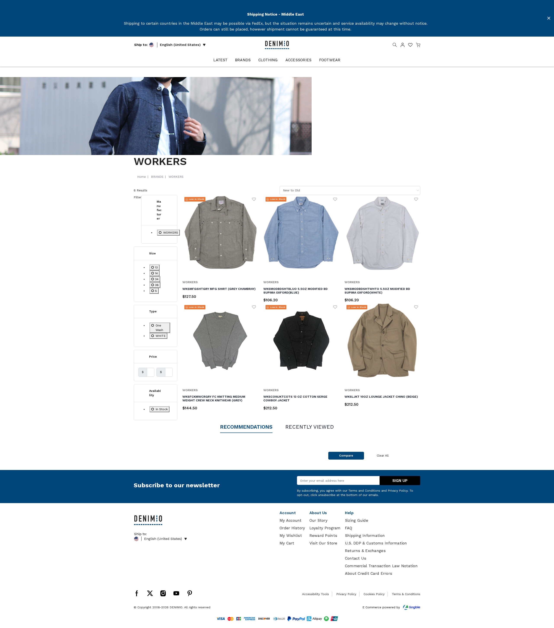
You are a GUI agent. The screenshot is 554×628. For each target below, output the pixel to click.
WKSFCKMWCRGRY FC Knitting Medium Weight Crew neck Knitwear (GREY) (213, 398)
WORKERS (190, 282)
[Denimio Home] (277, 44)
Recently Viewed (309, 427)
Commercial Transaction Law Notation (381, 566)
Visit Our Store (323, 543)
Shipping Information (365, 535)
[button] (402, 45)
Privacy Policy (397, 490)
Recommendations (246, 427)
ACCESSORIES (298, 60)
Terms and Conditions (364, 490)
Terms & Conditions (406, 594)
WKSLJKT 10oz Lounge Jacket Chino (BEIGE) (381, 396)
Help (349, 513)
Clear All (383, 455)
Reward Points (323, 535)
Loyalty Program (325, 528)
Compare (346, 455)
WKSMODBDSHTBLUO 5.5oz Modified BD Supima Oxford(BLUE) (295, 290)
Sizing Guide (356, 520)
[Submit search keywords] (395, 45)
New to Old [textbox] (291, 190)
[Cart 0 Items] (418, 45)
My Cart (287, 543)
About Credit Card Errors (368, 573)
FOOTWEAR (330, 60)
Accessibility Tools (315, 594)
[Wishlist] (254, 199)
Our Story (318, 520)
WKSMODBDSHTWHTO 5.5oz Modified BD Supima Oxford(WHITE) (377, 290)
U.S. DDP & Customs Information (376, 543)
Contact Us (355, 558)
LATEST (220, 60)
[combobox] (350, 190)
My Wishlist (291, 535)
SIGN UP (399, 480)
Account (288, 513)
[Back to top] (544, 602)
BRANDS (243, 60)
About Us (318, 513)
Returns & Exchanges (365, 551)
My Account (291, 520)
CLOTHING (268, 60)
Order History (292, 528)
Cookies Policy (374, 594)
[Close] (548, 18)
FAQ (348, 528)
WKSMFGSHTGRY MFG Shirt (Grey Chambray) (219, 289)
